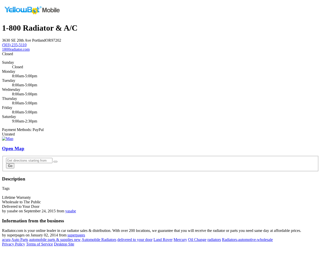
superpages (76, 235)
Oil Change (197, 239)
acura (6, 239)
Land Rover (163, 239)
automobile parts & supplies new (55, 239)
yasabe (70, 211)
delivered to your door (134, 239)
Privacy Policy (13, 244)
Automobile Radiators (99, 239)
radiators (214, 239)
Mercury (180, 239)
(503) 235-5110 (14, 45)
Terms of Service (39, 244)
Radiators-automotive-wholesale (247, 239)
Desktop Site (64, 244)
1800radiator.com (16, 49)
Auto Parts (19, 239)
